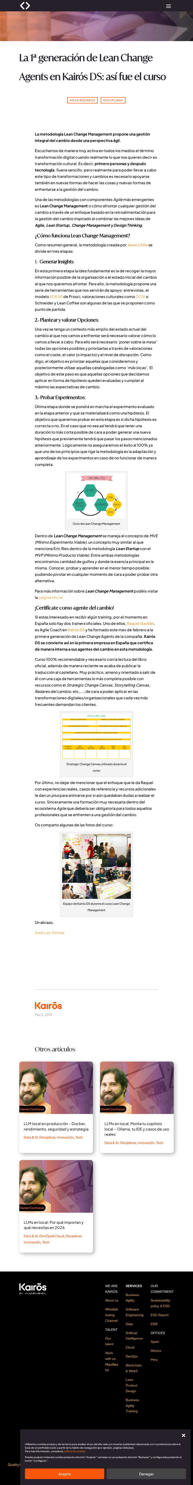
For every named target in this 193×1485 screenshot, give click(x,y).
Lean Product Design (131, 1385)
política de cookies (74, 1451)
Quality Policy (18, 1464)
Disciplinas (113, 100)
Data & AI (31, 1137)
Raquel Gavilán (140, 623)
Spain (155, 1342)
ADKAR (56, 296)
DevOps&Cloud (51, 1236)
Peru (154, 1359)
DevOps (132, 1356)
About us (111, 1300)
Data (129, 1324)
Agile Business (82, 100)
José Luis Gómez (49, 932)
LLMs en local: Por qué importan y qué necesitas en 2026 (54, 1225)
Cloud (130, 1347)
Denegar (146, 1474)
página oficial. (51, 597)
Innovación (65, 1137)
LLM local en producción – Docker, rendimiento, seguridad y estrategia (56, 1126)
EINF (154, 1324)
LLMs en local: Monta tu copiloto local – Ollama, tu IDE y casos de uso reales (137, 1129)
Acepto (64, 1474)
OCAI (140, 296)
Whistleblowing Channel (111, 1315)
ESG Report (160, 1315)
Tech (79, 1137)
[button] (183, 1435)
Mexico (156, 1351)
